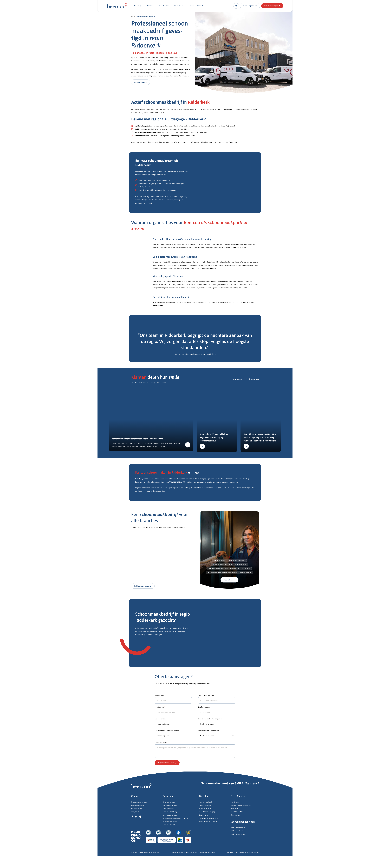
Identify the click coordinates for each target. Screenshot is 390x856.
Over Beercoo (164, 6)
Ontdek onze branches (238, 827)
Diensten (150, 6)
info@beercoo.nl (136, 812)
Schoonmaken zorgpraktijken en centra (175, 818)
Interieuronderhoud (205, 802)
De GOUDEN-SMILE (237, 812)
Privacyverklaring (191, 852)
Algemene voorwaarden (207, 852)
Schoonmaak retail (169, 825)
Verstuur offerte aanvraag (167, 763)
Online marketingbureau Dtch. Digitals (246, 852)
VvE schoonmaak (168, 808)
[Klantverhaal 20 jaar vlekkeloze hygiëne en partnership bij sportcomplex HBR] (217, 420)
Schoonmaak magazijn (170, 821)
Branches (137, 6)
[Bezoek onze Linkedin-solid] (136, 816)
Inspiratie (177, 6)
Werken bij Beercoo (137, 805)
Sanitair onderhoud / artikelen (208, 821)
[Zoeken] (236, 5)
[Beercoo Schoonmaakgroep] (117, 5)
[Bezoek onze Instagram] (140, 816)
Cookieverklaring (177, 852)
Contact (200, 6)
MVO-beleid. (211, 268)
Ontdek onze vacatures (238, 834)
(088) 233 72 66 (138, 808)
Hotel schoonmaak (169, 802)
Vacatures (190, 6)
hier (234, 247)
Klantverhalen (235, 815)
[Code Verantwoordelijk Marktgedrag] (166, 840)
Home (133, 16)
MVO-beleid (234, 808)
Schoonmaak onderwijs (170, 812)
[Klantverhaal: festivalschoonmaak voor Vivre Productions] (151, 419)
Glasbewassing (204, 815)
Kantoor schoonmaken (170, 805)
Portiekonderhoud (205, 805)
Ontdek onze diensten (238, 831)
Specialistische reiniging (207, 812)
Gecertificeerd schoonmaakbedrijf (241, 805)
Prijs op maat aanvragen (139, 802)
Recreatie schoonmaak (170, 815)
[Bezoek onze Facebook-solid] (132, 816)
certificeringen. (158, 305)
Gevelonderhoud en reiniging (208, 818)
